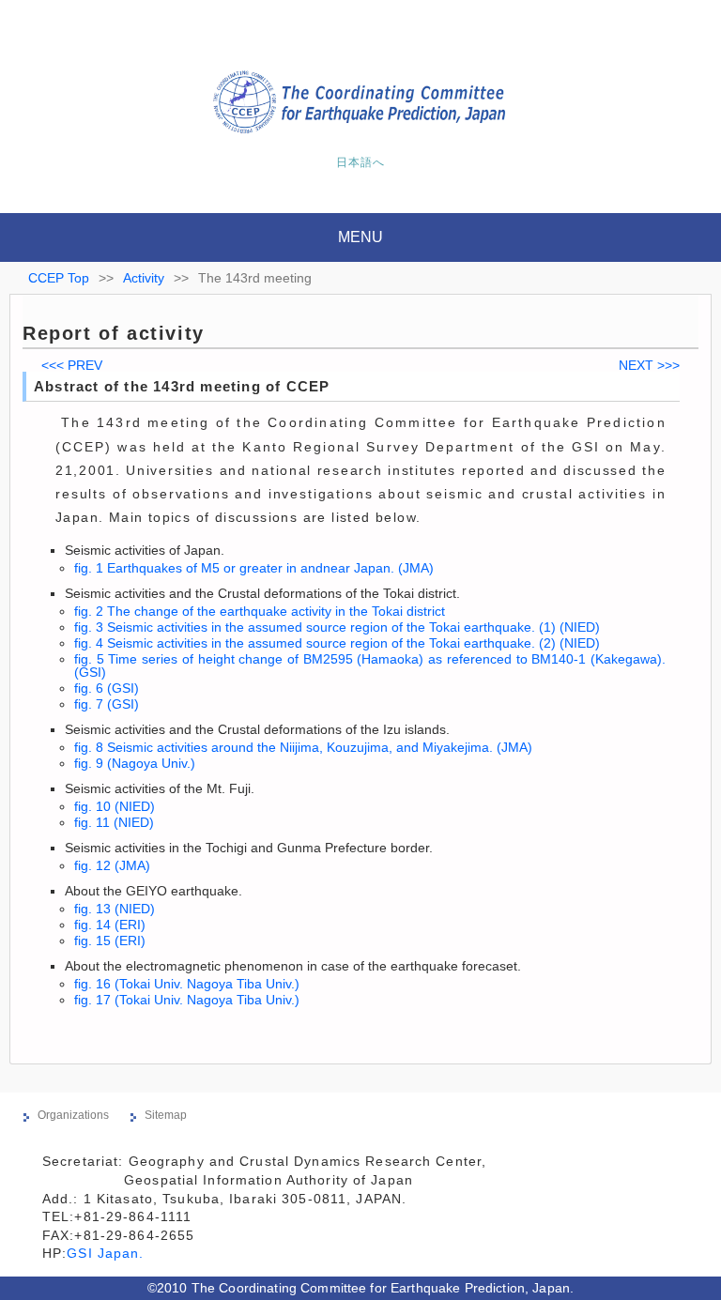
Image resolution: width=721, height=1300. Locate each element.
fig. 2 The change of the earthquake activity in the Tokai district (259, 611)
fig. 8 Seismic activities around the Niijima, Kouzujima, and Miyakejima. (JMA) (303, 747)
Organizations (73, 1115)
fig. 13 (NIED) (114, 908)
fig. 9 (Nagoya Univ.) (134, 763)
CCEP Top (58, 277)
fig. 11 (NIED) (114, 822)
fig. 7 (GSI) (106, 703)
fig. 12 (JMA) (112, 865)
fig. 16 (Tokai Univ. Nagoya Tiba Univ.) (186, 983)
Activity (143, 277)
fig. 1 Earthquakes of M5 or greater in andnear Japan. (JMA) (254, 567)
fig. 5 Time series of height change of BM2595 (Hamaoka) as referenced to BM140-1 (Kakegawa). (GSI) (370, 665)
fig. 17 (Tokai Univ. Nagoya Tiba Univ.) (186, 999)
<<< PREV (71, 365)
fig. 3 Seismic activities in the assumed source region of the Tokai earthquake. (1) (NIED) (337, 627)
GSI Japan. (107, 1253)
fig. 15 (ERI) (110, 940)
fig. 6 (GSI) (106, 688)
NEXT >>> (649, 365)
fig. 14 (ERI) (110, 924)
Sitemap (166, 1115)
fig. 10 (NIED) (114, 806)
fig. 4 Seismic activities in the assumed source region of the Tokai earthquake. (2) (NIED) (337, 642)
